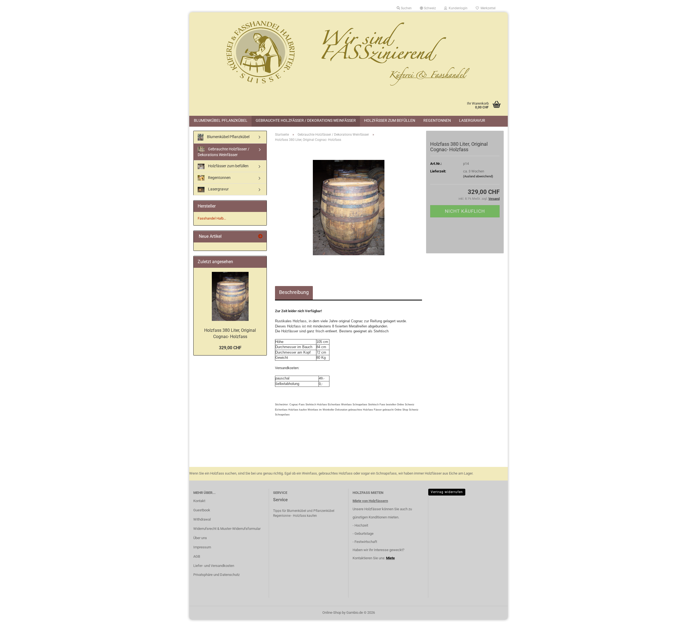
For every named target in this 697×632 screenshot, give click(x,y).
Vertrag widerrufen (447, 492)
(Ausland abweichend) (478, 176)
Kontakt (199, 501)
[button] (428, 8)
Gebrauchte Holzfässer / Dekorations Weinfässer (306, 120)
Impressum (202, 547)
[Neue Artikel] (260, 236)
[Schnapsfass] (348, 53)
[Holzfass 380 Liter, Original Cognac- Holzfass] (348, 207)
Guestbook (201, 510)
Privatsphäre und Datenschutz (216, 575)
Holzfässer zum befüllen (389, 120)
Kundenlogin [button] (457, 8)
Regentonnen (437, 120)
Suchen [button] (406, 8)
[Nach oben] (682, 623)
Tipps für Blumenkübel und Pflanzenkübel (303, 511)
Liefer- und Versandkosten (213, 566)
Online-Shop (331, 612)
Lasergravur (472, 120)
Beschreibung (294, 292)
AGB (196, 556)
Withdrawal (202, 519)
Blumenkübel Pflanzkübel (220, 120)
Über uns (200, 538)
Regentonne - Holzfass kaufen (295, 516)
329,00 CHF (230, 347)
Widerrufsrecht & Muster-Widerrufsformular (227, 529)
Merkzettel (487, 8)
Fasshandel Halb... (212, 218)
